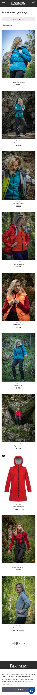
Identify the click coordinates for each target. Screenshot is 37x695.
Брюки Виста (18, 143)
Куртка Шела (18, 446)
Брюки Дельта (18, 385)
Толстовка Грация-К (18, 567)
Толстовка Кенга (18, 628)
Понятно (18, 689)
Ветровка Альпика (18, 82)
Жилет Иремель (18, 325)
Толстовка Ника (18, 264)
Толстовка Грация (18, 203)
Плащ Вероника (18, 507)
